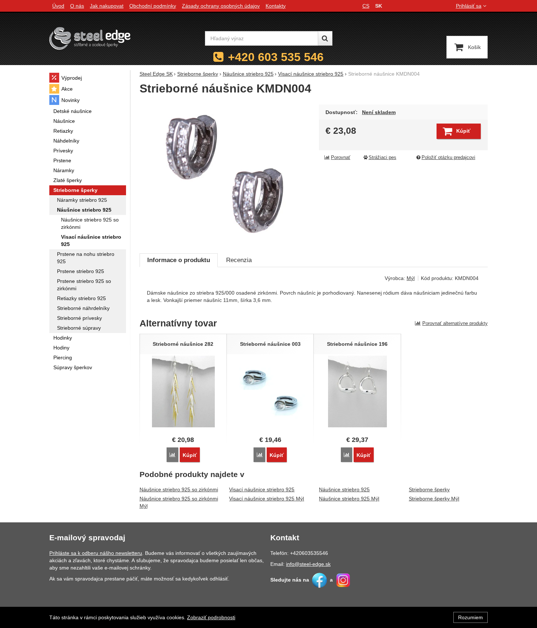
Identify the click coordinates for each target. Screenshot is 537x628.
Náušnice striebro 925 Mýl (349, 499)
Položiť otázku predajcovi (448, 157)
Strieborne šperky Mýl (434, 499)
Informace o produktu (178, 260)
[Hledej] (325, 38)
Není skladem (379, 112)
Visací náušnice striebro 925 (261, 489)
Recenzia (239, 260)
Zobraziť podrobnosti (211, 617)
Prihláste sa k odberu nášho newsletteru (95, 553)
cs (365, 6)
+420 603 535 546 (276, 57)
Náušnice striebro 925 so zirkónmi (179, 489)
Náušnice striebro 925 (344, 489)
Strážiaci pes (382, 157)
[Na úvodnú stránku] (89, 38)
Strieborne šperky (429, 489)
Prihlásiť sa (468, 6)
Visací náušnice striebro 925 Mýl (266, 499)
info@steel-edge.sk (308, 564)
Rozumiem (470, 617)
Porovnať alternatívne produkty (455, 323)
